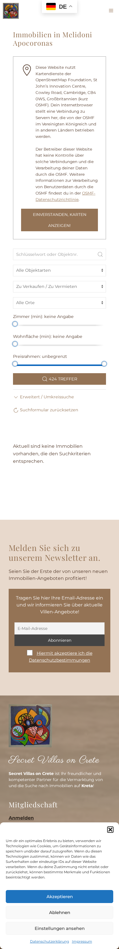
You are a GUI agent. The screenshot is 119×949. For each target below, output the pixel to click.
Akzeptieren (60, 896)
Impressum (82, 941)
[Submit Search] (100, 254)
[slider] (15, 324)
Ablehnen (59, 912)
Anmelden (21, 818)
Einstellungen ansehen (60, 928)
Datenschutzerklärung (49, 941)
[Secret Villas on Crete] (11, 11)
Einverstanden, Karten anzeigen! (59, 220)
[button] (110, 830)
